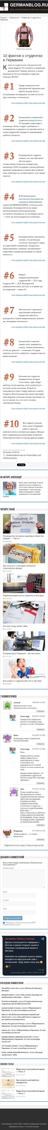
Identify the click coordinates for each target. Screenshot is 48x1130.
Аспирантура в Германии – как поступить (22, 653)
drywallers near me (10, 988)
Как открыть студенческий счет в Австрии (22, 681)
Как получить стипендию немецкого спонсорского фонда (19, 567)
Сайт (5, 909)
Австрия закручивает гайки (15, 626)
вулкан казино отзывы (11, 1008)
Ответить (40, 711)
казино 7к (6, 1030)
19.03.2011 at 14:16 (38, 702)
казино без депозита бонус (13, 1024)
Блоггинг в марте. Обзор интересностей (28, 845)
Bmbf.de (15, 452)
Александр (24, 716)
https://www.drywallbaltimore (15, 1052)
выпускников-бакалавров (30, 199)
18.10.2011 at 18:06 (38, 749)
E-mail (6, 900)
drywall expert (8, 995)
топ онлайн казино (9, 1046)
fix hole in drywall (9, 1001)
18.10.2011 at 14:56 (38, 735)
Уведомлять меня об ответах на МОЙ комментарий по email (19, 924)
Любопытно (14, 18)
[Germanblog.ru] (24, 7)
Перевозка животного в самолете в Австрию (23, 595)
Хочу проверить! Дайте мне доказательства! (28, 103)
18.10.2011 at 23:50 (38, 789)
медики (22, 347)
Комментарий (8, 868)
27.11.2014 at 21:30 (38, 831)
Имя (5, 892)
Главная (3, 18)
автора (36, 1127)
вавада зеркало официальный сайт (17, 1037)
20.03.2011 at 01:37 (38, 716)
